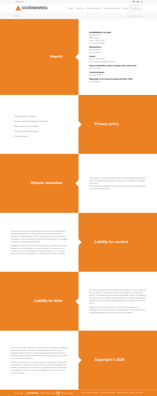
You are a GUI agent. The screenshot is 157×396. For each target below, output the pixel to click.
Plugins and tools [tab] (21, 136)
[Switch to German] (134, 2)
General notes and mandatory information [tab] (31, 121)
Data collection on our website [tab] (27, 126)
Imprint (16, 16)
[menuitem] (134, 2)
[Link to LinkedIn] (141, 1)
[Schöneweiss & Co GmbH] (31, 8)
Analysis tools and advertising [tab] (27, 131)
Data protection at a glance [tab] (25, 116)
